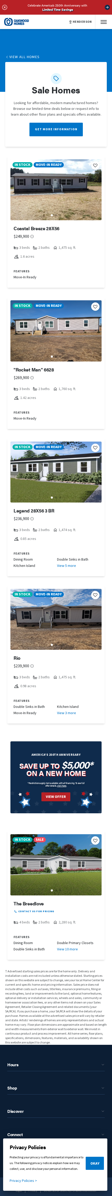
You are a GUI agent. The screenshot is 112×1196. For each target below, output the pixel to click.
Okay (94, 1163)
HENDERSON (82, 22)
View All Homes (24, 57)
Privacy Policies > (23, 1180)
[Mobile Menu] (103, 22)
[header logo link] (16, 22)
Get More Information (56, 129)
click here (61, 785)
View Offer (56, 796)
